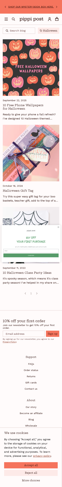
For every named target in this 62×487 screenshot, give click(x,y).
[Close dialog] (58, 227)
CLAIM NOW (31, 255)
